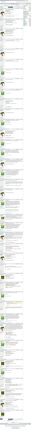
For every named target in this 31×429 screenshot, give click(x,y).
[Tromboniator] (2, 278)
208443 (22, 232)
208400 (22, 28)
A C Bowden (14, 359)
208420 (22, 119)
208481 (22, 359)
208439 (22, 199)
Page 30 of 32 (10, 7)
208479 (22, 340)
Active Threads (17, 4)
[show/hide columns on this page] (30, 4)
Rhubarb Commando (13, 39)
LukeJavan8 (14, 179)
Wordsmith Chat (17, 427)
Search (22, 426)
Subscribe (16, 426)
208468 (22, 301)
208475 (22, 323)
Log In (30, 3)
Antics (2, 28)
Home (6, 426)
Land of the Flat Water (2, 77)
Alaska (1, 367)
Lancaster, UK (1, 118)
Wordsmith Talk (2, 3)
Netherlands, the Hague (2, 221)
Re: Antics (2, 39)
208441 (22, 214)
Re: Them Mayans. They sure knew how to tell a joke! (7, 119)
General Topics (8, 3)
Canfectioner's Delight (3, 8)
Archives (20, 426)
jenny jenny (14, 28)
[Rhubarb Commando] (2, 15)
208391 (22, 8)
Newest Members (25, 11)
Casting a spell (3, 410)
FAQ (18, 426)
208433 (22, 179)
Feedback (24, 426)
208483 (22, 378)
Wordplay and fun (13, 3)
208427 (22, 149)
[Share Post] (20, 8)
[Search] (29, 4)
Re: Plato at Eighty (3, 253)
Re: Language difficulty (4, 359)
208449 (22, 253)
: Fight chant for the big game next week (6, 378)
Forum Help (24, 423)
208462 (22, 282)
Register (27, 3)
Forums (5, 3)
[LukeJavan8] (2, 74)
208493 (22, 410)
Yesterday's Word (13, 426)
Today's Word (8, 426)
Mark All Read (6, 423)
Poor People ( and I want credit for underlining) (6, 282)
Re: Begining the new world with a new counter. (6, 199)
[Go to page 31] (22, 7)
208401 (22, 39)
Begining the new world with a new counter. (6, 179)
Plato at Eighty (2, 243)
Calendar (14, 4)
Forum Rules (2, 423)
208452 (22, 273)
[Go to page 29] (13, 7)
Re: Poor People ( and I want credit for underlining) (7, 301)
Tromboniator (14, 8)
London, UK (1, 358)
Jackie (15, 119)
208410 (22, 89)
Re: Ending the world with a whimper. (5, 149)
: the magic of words (4, 0)
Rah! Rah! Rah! (3, 399)
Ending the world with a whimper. (5, 129)
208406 (22, 59)
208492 (22, 399)
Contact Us (21, 423)
